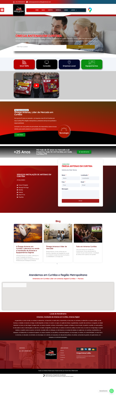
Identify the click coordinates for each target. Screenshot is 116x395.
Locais (73, 10)
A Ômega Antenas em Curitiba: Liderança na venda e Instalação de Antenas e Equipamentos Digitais (27, 249)
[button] (2, 10)
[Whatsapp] (111, 391)
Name (63, 175)
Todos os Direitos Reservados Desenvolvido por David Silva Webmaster (58, 370)
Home (37, 10)
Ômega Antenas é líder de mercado (56, 247)
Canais (66, 10)
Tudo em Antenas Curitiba (86, 246)
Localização (84, 175)
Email (82, 182)
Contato (50, 10)
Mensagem (65, 189)
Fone (63, 182)
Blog (43, 10)
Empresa (58, 10)
